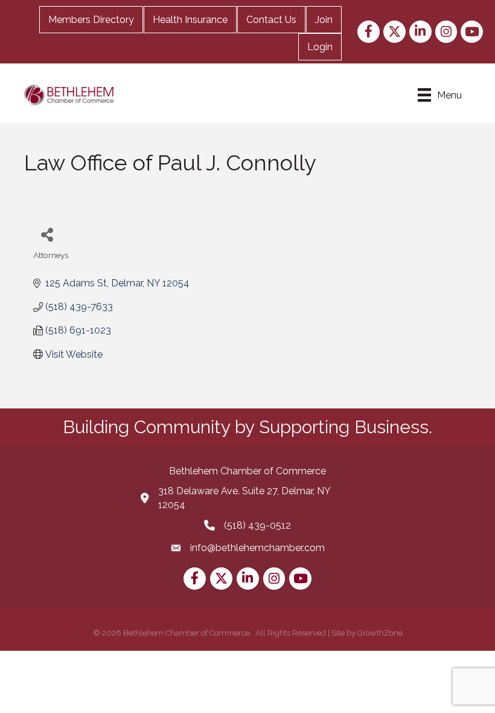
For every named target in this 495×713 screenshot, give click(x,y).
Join (324, 19)
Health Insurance (190, 19)
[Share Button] (46, 234)
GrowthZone (380, 632)
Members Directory (91, 19)
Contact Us (271, 19)
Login (320, 47)
